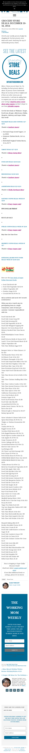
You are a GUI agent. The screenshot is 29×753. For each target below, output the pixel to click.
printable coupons (13, 106)
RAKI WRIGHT (14, 583)
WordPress (22, 750)
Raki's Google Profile (14, 585)
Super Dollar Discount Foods (11, 664)
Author (3, 579)
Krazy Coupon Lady (14, 204)
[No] (27, 5)
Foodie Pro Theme (19, 747)
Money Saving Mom (14, 153)
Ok (14, 8)
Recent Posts (10, 579)
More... (24, 685)
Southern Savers (13, 127)
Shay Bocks (8, 749)
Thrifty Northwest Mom (16, 190)
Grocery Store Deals (11, 665)
